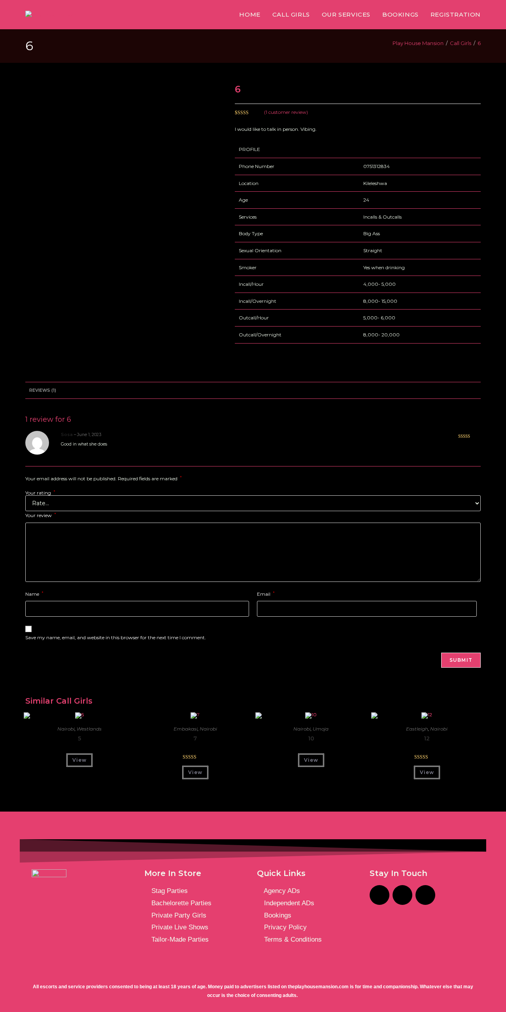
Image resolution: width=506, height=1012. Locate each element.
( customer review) (286, 112)
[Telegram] (402, 895)
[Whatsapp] (425, 895)
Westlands (89, 729)
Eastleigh (417, 729)
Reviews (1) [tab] (42, 390)
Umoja (321, 729)
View (79, 760)
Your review (40, 515)
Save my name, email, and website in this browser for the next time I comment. (115, 637)
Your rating (40, 493)
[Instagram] (379, 895)
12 (427, 738)
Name (34, 593)
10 (311, 738)
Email (266, 593)
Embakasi (186, 729)
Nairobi (66, 729)
